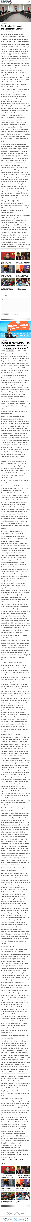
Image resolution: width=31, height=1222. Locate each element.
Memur (3, 1163)
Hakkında (9, 250)
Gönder (6, 314)
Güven (3, 250)
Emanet (10, 1159)
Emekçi (16, 1159)
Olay (22, 250)
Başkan (3, 1159)
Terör (27, 250)
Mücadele (16, 250)
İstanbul (22, 1159)
